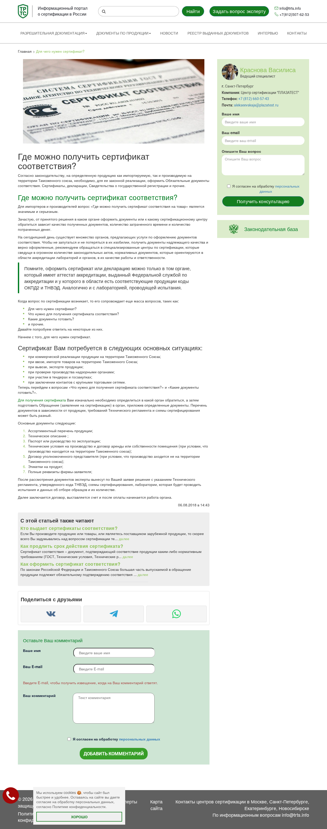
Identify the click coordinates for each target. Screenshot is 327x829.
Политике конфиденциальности (79, 806)
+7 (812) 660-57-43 (253, 99)
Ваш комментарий (39, 695)
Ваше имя (32, 650)
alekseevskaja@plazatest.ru (256, 105)
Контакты (297, 33)
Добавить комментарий (114, 753)
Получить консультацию (263, 201)
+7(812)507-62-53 (294, 14)
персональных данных (139, 738)
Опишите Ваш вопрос (241, 151)
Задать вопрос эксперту (239, 11)
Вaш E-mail (32, 666)
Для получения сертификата (42, 399)
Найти (193, 11)
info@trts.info (290, 8)
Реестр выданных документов (218, 33)
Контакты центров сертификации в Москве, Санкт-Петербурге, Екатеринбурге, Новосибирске (242, 804)
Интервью (268, 33)
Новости (169, 33)
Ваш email (231, 132)
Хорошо (79, 816)
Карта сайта (156, 804)
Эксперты (126, 801)
